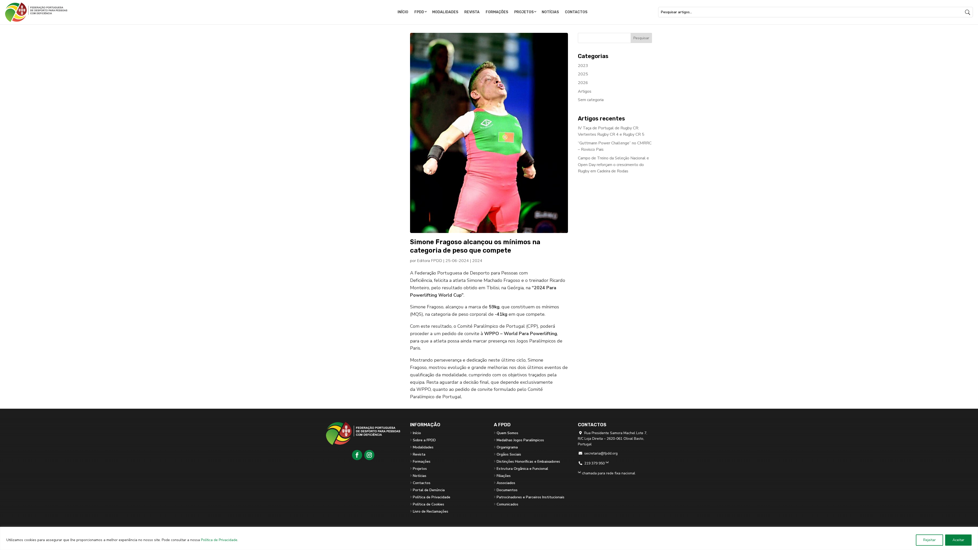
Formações (497, 12)
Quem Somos (507, 433)
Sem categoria (591, 100)
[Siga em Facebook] (357, 455)
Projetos (524, 12)
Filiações (504, 475)
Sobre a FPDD (424, 440)
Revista (472, 12)
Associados (506, 482)
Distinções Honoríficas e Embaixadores (528, 461)
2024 (477, 261)
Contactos (576, 12)
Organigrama (507, 447)
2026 (583, 83)
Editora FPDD (429, 261)
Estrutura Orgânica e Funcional (522, 468)
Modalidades (445, 12)
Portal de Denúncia (429, 490)
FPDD (419, 12)
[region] (489, 538)
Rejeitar (929, 540)
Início (403, 12)
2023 (583, 65)
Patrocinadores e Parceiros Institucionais (530, 497)
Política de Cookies (428, 504)
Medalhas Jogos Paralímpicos (520, 440)
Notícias (550, 12)
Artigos (584, 91)
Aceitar (958, 540)
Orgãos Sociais (509, 454)
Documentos (507, 490)
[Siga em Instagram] (369, 455)
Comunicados (507, 504)
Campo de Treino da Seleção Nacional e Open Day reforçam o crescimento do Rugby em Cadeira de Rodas (613, 164)
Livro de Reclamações (430, 511)
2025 (583, 74)
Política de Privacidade (219, 540)
